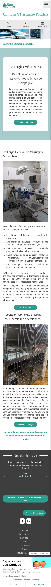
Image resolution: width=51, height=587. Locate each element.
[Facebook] (22, 521)
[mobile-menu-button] (46, 4)
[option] (25, 469)
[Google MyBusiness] (28, 521)
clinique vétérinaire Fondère (22, 101)
